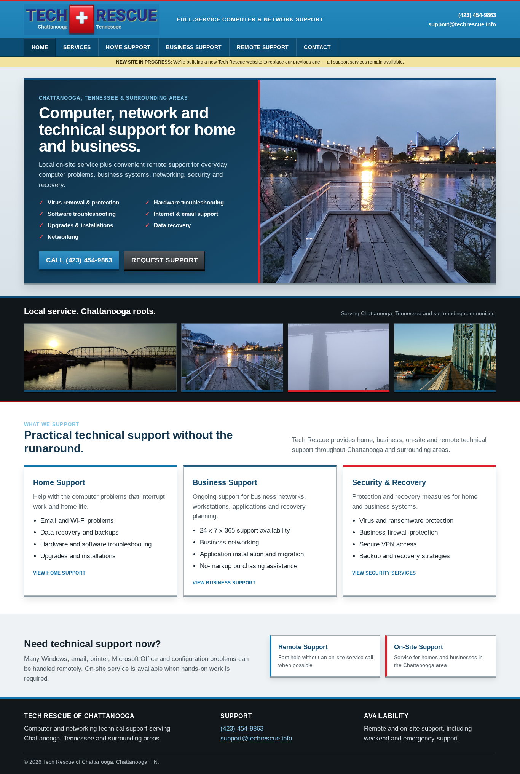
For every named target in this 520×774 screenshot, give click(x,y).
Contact (317, 47)
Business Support (194, 47)
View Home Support (59, 573)
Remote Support (263, 47)
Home (40, 47)
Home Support (128, 47)
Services (77, 47)
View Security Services (384, 573)
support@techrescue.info (462, 24)
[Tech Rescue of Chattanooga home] (91, 19)
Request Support (164, 260)
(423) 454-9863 (477, 15)
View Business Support (224, 583)
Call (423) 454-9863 (79, 260)
